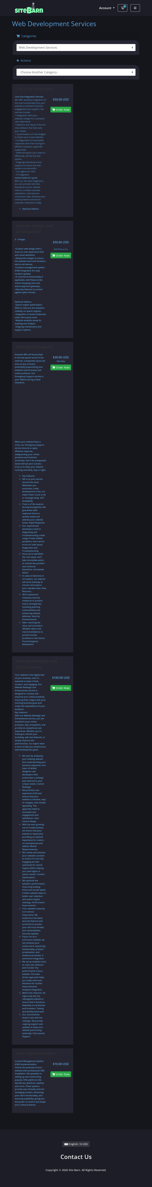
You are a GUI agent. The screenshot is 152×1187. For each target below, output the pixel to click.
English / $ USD (78, 1144)
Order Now (62, 109)
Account (105, 8)
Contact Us (76, 1157)
